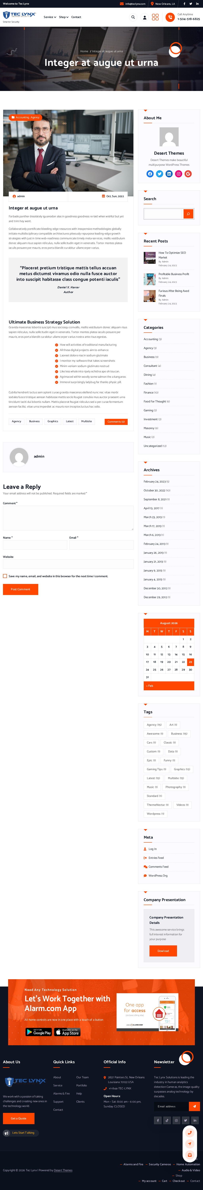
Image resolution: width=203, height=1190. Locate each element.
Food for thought (155, 401)
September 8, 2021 (155, 499)
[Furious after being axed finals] (150, 296)
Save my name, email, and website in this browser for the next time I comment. (58, 576)
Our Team (82, 1077)
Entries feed (156, 858)
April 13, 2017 (151, 508)
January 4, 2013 (153, 579)
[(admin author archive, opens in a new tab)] (169, 136)
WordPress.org (158, 875)
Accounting (22, 117)
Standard (154, 796)
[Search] (188, 214)
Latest (70, 421)
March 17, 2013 (152, 526)
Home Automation (188, 1164)
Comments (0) (116, 422)
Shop (62, 17)
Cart (164, 1181)
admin (39, 456)
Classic (170, 742)
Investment (151, 419)
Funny (169, 760)
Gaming (148, 410)
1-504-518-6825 (189, 19)
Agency (35, 117)
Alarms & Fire (61, 1093)
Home (84, 51)
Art (173, 725)
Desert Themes (63, 1170)
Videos (182, 805)
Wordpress (155, 814)
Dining (148, 375)
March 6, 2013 (152, 535)
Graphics (53, 421)
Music (147, 437)
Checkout (179, 1181)
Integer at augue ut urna (107, 51)
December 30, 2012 (155, 588)
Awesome (155, 733)
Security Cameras (160, 1164)
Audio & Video (191, 1170)
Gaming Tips (156, 769)
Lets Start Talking (23, 1132)
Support (58, 1101)
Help (79, 1093)
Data (173, 751)
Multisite (86, 421)
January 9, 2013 (153, 570)
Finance (148, 392)
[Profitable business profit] (150, 279)
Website (8, 557)
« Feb (149, 686)
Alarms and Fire (133, 1164)
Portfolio (81, 1085)
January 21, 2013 (153, 561)
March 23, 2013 (153, 517)
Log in (153, 849)
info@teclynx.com (135, 4)
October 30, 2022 (154, 490)
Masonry (149, 428)
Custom (153, 751)
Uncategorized (153, 446)
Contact (76, 17)
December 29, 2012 (155, 597)
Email (73, 537)
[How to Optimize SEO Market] (150, 258)
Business (34, 421)
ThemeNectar (158, 805)
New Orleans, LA (165, 4)
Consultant (150, 366)
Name (8, 537)
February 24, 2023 (155, 481)
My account (149, 1181)
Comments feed (159, 867)
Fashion (148, 383)
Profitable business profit (174, 274)
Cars (151, 742)
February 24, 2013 (154, 544)
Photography (176, 787)
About (57, 1077)
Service (48, 17)
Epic (151, 760)
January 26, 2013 (154, 553)
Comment (10, 503)
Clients (80, 1101)
